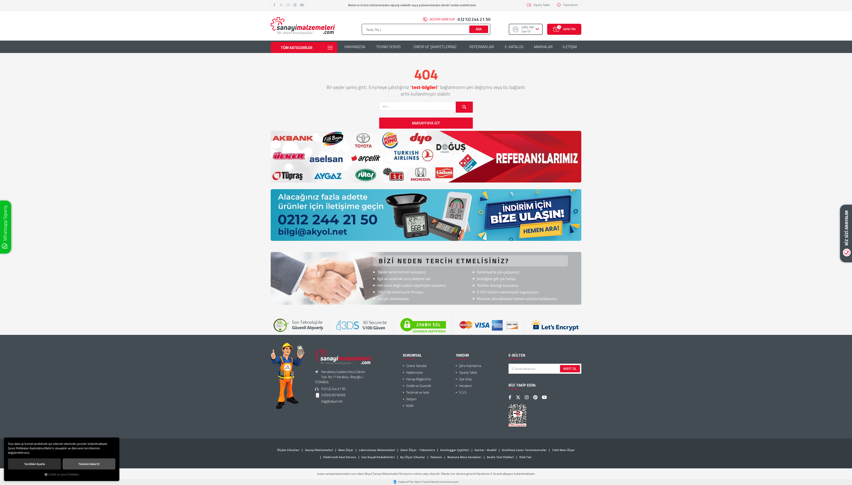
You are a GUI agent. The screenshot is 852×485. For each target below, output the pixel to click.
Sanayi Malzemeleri (319, 450)
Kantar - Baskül (486, 450)
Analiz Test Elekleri (500, 457)
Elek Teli (525, 457)
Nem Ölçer (345, 450)
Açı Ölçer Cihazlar (412, 457)
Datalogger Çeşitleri (454, 450)
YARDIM (462, 355)
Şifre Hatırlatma (470, 365)
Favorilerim (570, 5)
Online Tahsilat (416, 365)
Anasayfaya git (426, 123)
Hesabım (465, 385)
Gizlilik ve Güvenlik (418, 385)
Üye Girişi (465, 379)
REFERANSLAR (481, 47)
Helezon (436, 457)
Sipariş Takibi (541, 5)
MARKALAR (543, 47)
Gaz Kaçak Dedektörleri (378, 457)
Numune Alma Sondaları (464, 457)
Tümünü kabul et (89, 464)
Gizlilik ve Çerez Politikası (63, 474)
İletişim (411, 399)
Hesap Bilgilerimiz (418, 379)
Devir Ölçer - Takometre (417, 450)
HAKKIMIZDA (354, 47)
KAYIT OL (570, 368)
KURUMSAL (412, 355)
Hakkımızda (414, 372)
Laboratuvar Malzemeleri (377, 450)
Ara (479, 29)
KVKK (410, 405)
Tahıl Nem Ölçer (563, 450)
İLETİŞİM (570, 47)
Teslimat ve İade (417, 392)
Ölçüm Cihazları (288, 450)
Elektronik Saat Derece (339, 457)
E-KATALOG (514, 47)
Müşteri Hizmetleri (460, 19)
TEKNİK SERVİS (388, 47)
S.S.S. (463, 392)
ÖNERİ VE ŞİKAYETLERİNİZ (435, 47)
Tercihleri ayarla (34, 464)
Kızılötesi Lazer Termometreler (524, 450)
